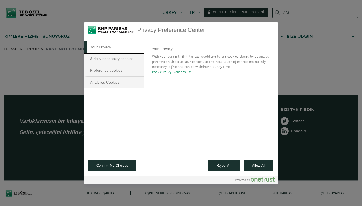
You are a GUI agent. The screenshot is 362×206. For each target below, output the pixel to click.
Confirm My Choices (112, 166)
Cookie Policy (161, 72)
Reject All (224, 166)
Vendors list (183, 72)
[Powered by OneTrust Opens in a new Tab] (255, 180)
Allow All (258, 166)
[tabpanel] (212, 62)
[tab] (114, 47)
